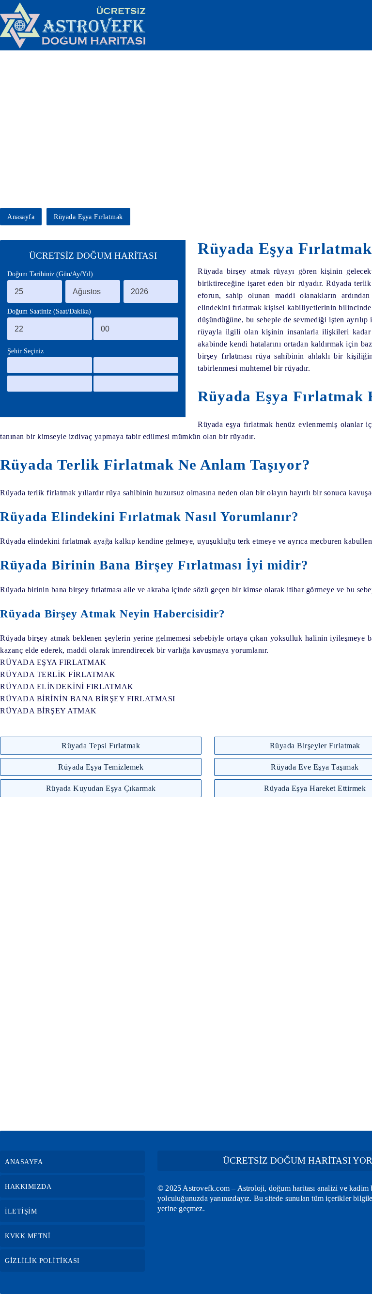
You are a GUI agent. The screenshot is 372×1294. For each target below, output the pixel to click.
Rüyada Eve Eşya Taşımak (315, 767)
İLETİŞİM (21, 1211)
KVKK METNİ (27, 1236)
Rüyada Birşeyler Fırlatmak (315, 746)
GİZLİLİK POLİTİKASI (42, 1260)
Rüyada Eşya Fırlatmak (88, 217)
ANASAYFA (24, 1162)
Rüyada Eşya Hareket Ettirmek (315, 788)
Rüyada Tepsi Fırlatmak (101, 746)
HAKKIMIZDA (28, 1186)
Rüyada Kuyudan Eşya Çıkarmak (101, 788)
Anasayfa (20, 217)
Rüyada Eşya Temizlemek (100, 767)
